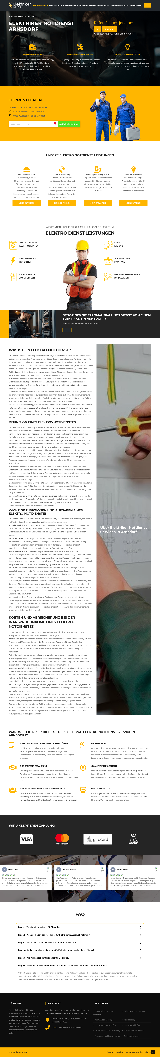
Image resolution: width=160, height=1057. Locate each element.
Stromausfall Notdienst (27, 260)
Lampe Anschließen (132, 1025)
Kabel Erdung (118, 244)
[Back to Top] (152, 1052)
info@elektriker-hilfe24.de (70, 1027)
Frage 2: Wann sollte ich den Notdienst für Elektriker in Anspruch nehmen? (54, 935)
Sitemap (148, 1052)
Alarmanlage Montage (122, 260)
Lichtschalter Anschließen (27, 276)
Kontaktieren (119, 1052)
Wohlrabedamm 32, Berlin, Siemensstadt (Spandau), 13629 (69, 1020)
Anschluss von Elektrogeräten (28, 244)
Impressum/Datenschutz (135, 1052)
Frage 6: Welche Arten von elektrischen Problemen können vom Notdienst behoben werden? (62, 965)
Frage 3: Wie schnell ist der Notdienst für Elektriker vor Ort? (47, 942)
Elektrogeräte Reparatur (134, 1011)
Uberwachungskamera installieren (127, 276)
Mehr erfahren (26, 203)
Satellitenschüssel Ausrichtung (107, 1030)
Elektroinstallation (131, 1036)
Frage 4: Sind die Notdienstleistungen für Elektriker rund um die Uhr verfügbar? (56, 950)
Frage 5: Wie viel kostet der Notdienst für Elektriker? (43, 958)
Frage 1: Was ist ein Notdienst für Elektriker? (40, 927)
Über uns (109, 29)
